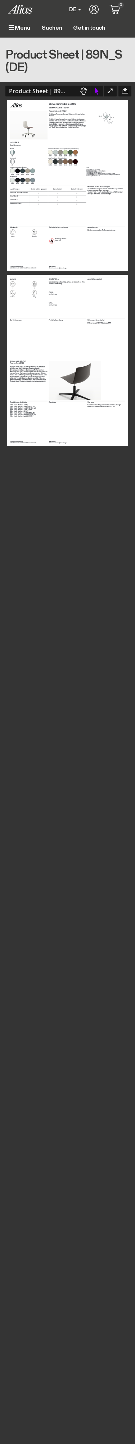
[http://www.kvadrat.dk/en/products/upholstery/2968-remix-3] (104, 173)
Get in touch (89, 28)
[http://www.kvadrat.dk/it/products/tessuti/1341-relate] (113, 173)
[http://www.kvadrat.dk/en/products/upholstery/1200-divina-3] (106, 174)
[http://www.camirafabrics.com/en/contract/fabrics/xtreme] (103, 171)
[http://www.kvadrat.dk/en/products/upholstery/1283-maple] (100, 173)
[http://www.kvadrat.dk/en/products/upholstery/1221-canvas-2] (100, 174)
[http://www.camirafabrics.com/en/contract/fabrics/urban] (99, 171)
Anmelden (94, 9)
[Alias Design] (20, 9)
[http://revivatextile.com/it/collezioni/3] (98, 172)
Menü (22, 28)
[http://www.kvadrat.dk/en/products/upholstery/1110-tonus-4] (109, 173)
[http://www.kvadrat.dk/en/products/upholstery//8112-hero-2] (118, 174)
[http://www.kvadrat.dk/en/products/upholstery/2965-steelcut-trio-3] (96, 175)
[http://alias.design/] (52, 266)
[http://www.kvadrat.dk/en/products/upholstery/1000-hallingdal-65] (112, 174)
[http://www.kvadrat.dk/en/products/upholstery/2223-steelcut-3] (88, 175)
